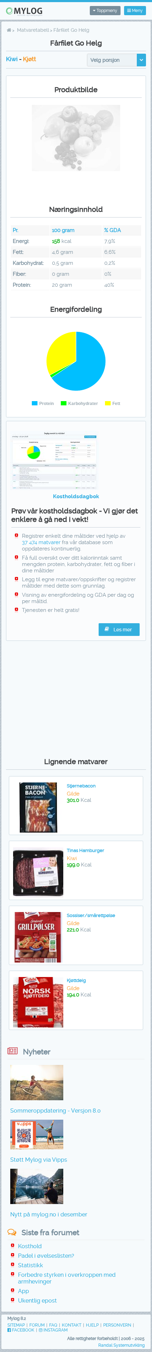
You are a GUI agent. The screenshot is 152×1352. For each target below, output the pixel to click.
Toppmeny (106, 10)
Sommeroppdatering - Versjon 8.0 (55, 1110)
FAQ (53, 1325)
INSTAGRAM (55, 1330)
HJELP (92, 1325)
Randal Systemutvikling (121, 1345)
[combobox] (116, 60)
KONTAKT (71, 1325)
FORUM (37, 1325)
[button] (119, 629)
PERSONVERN (117, 1325)
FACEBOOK (22, 1330)
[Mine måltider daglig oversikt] (54, 488)
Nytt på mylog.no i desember (48, 1214)
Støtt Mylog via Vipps (38, 1159)
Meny (137, 10)
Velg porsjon (104, 60)
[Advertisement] (76, 697)
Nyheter (37, 1051)
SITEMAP (16, 1325)
